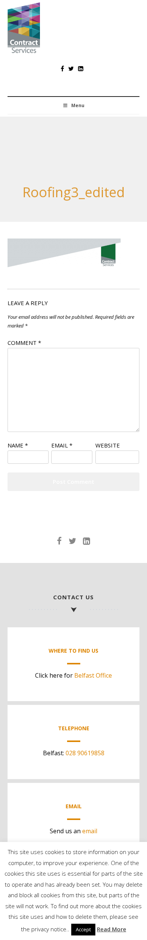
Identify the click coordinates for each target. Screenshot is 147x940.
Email (61, 445)
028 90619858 (85, 753)
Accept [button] (83, 929)
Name (18, 445)
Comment (24, 342)
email (89, 831)
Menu (77, 105)
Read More (111, 929)
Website (107, 445)
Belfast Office (93, 675)
